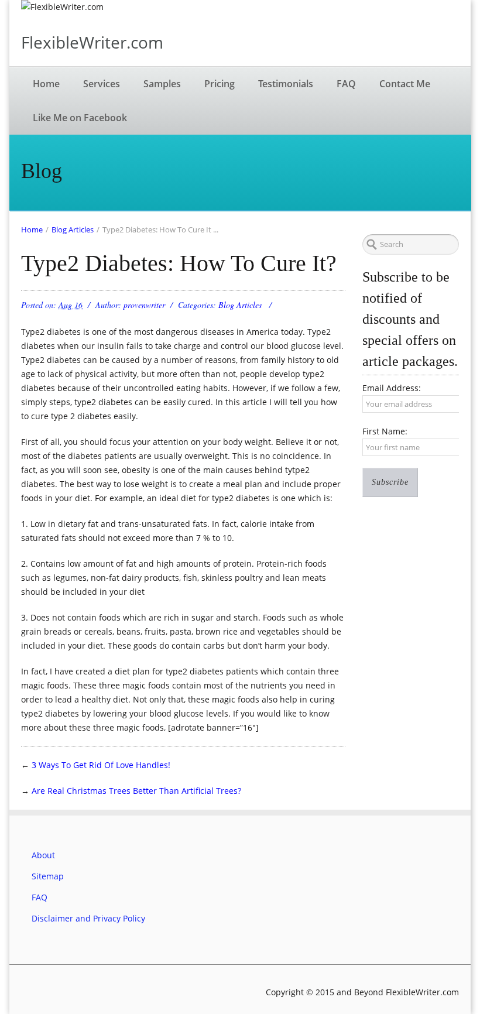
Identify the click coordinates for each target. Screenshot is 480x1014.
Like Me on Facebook (80, 117)
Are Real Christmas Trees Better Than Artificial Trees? (136, 790)
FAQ (346, 83)
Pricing (219, 83)
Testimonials (285, 83)
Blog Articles (73, 229)
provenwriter (144, 304)
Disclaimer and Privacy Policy (88, 918)
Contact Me (404, 83)
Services (101, 83)
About (43, 855)
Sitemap (48, 876)
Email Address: (391, 387)
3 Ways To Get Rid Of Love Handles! (101, 764)
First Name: (384, 431)
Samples (162, 83)
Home (46, 83)
